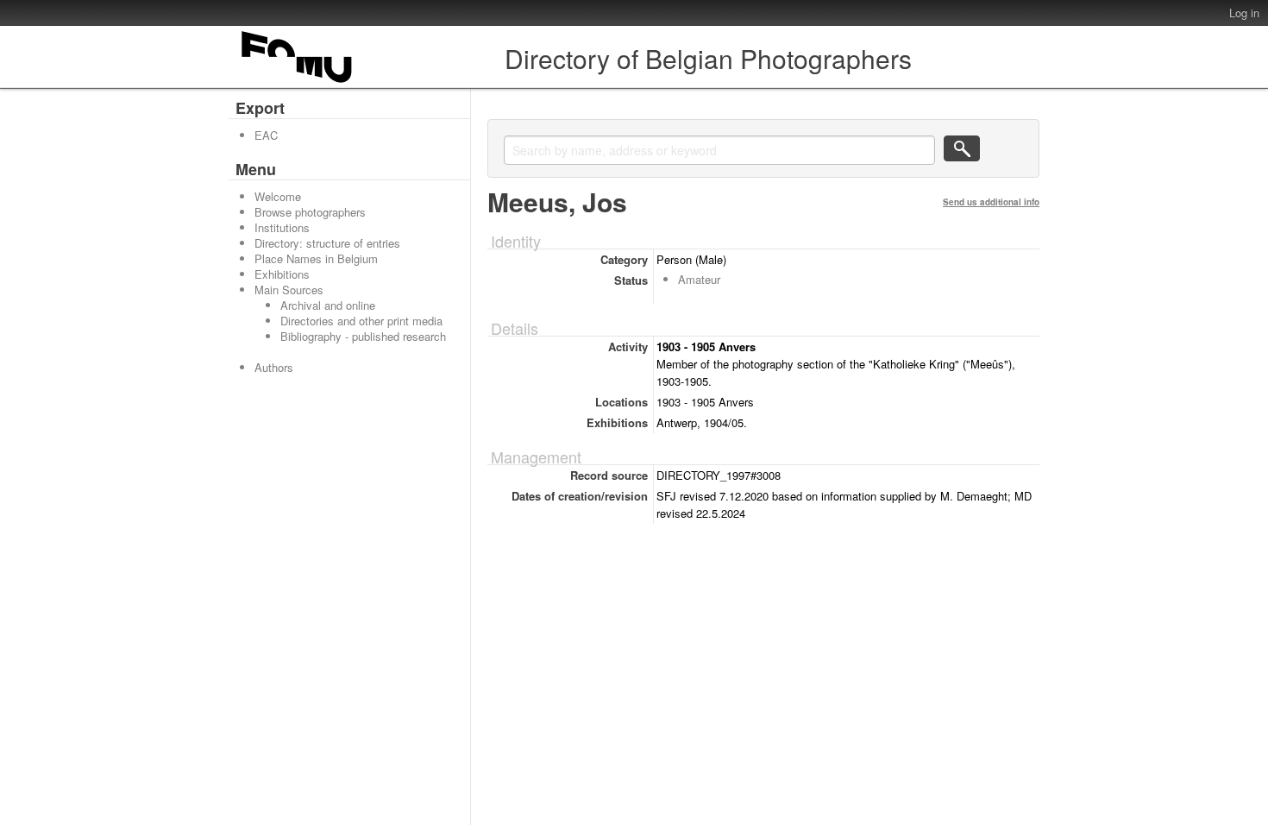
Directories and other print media (361, 320)
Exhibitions (282, 274)
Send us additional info (991, 202)
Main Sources (288, 289)
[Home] (298, 82)
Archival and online (327, 305)
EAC (266, 135)
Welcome (277, 196)
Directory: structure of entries (327, 243)
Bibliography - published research (363, 336)
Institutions (282, 227)
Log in (1244, 12)
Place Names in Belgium (316, 258)
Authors (273, 367)
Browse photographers (310, 212)
